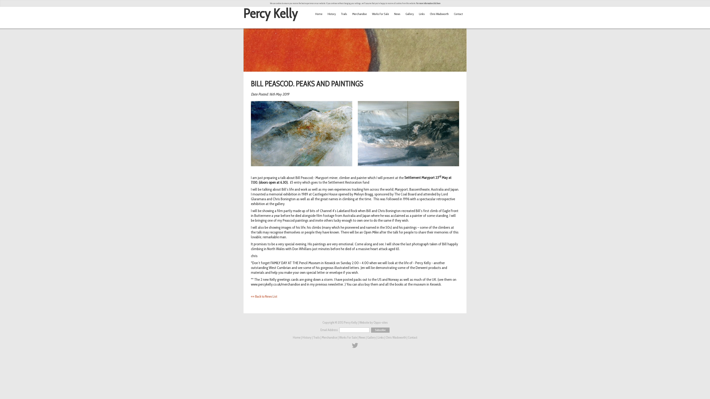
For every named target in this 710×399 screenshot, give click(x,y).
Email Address (329, 330)
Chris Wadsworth (439, 14)
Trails (344, 14)
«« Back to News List (264, 296)
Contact (458, 14)
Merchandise (359, 14)
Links (422, 14)
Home (318, 14)
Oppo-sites (380, 322)
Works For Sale (380, 14)
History (332, 14)
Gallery (409, 14)
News (397, 14)
